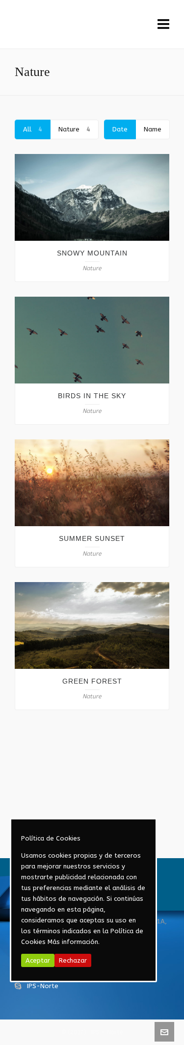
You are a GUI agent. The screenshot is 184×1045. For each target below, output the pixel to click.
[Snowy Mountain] (92, 197)
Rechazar (73, 960)
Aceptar (38, 960)
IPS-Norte (42, 986)
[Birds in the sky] (92, 340)
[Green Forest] (92, 625)
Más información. (74, 941)
